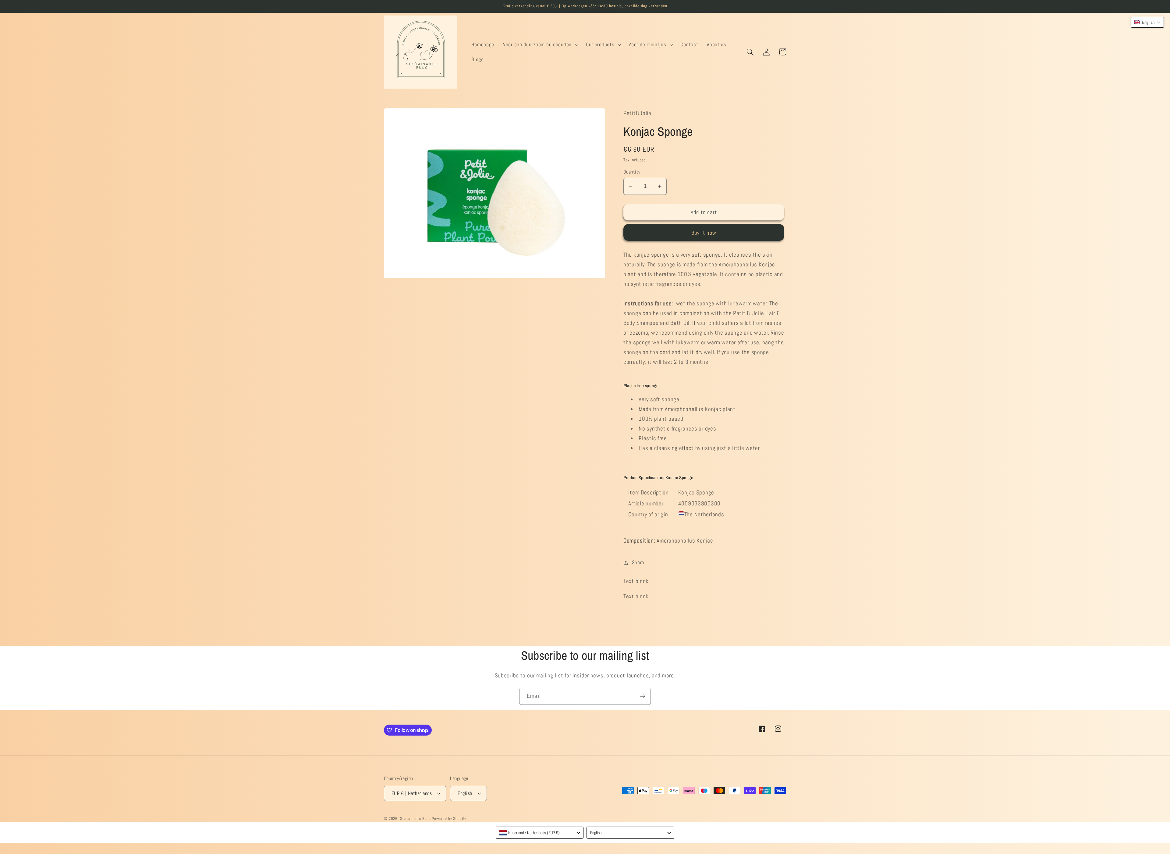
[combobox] (539, 833)
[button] (540, 44)
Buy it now (703, 232)
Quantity (631, 172)
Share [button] (638, 562)
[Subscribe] (642, 696)
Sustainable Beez (415, 818)
